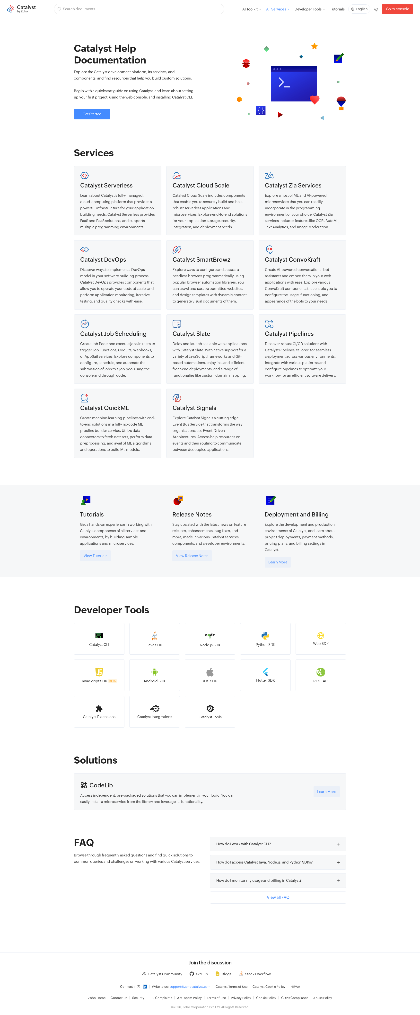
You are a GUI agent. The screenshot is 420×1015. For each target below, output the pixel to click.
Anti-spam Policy (189, 998)
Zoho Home (96, 998)
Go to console (397, 9)
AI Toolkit (250, 9)
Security (138, 998)
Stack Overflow (258, 974)
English (362, 9)
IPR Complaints (160, 998)
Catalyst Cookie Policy (269, 986)
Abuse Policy (322, 998)
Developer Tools (308, 9)
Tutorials (337, 9)
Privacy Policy (241, 998)
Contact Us (119, 998)
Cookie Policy (266, 998)
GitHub (202, 974)
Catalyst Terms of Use (231, 986)
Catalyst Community (165, 974)
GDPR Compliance (294, 998)
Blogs (226, 974)
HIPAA (295, 986)
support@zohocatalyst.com (190, 986)
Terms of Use (216, 998)
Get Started (92, 114)
